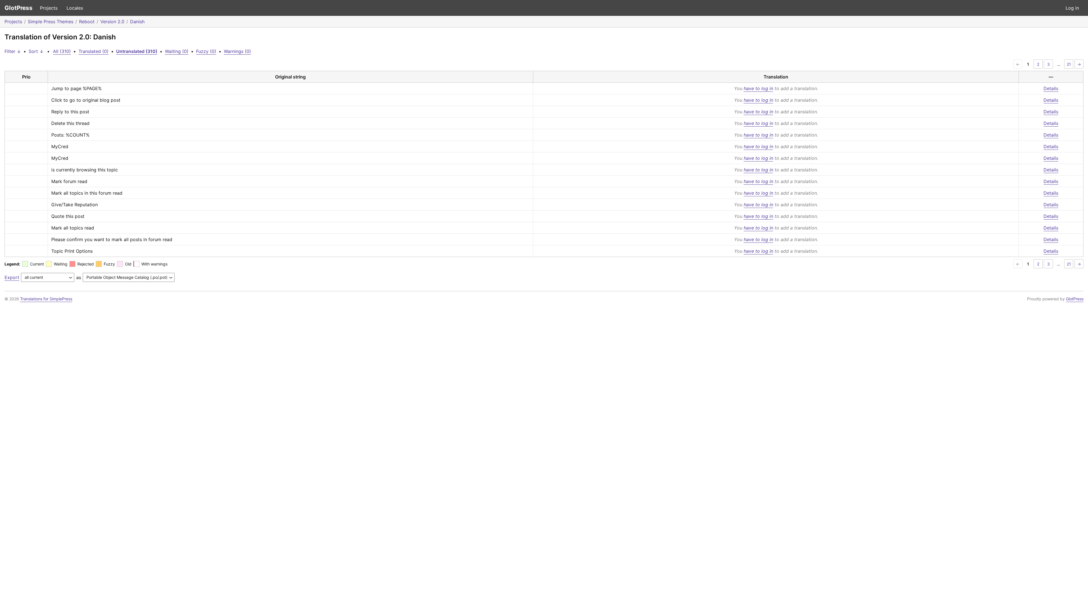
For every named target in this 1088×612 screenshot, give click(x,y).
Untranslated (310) (136, 51)
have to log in (758, 88)
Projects (49, 8)
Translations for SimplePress (46, 298)
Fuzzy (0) (206, 51)
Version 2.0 (112, 21)
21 (1069, 64)
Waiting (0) (176, 51)
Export (12, 277)
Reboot (87, 21)
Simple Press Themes (50, 21)
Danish (137, 21)
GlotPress (19, 7)
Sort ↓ (36, 51)
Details (1051, 88)
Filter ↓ (13, 51)
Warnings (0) (237, 51)
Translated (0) (93, 51)
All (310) (62, 51)
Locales (75, 8)
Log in (1072, 8)
